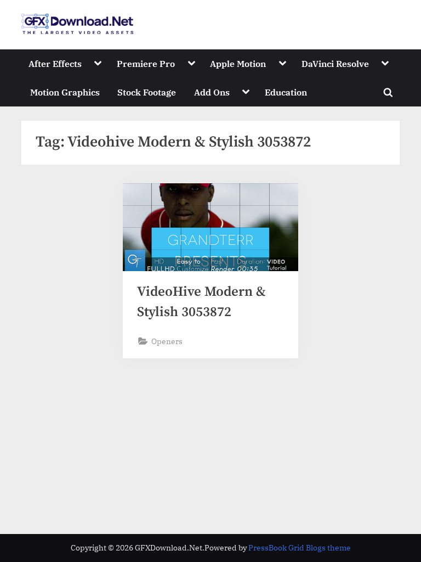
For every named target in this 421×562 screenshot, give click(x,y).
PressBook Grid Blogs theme (299, 548)
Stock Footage (146, 92)
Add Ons (212, 92)
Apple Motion (238, 63)
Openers (167, 341)
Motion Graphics (65, 92)
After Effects (55, 63)
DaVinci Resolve (335, 63)
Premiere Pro (146, 63)
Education (286, 92)
